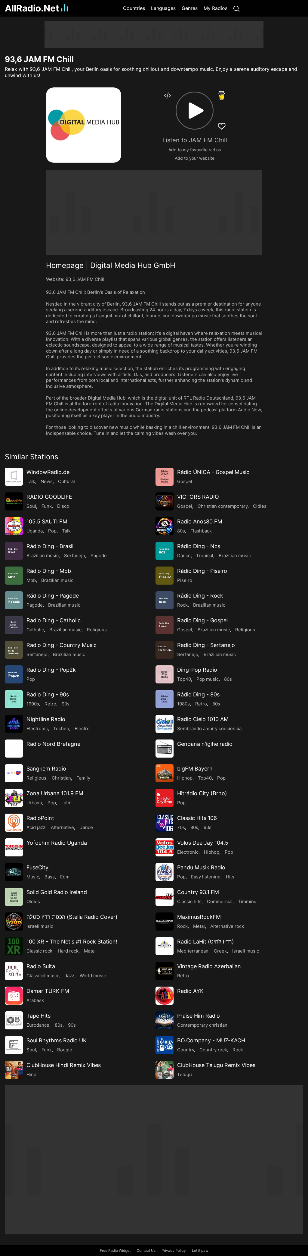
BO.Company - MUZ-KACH (211, 1040)
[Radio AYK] (165, 996)
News (47, 481)
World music (93, 975)
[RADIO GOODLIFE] (14, 501)
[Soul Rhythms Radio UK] (14, 1045)
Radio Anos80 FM (199, 521)
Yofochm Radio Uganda (56, 843)
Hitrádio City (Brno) (202, 793)
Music (32, 877)
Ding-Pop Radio (197, 670)
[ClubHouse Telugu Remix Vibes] (165, 1070)
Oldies (259, 506)
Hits (230, 877)
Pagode (99, 555)
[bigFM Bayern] (165, 773)
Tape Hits (38, 1016)
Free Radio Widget (115, 1250)
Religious (97, 630)
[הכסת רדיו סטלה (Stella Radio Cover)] (14, 921)
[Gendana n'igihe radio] (165, 748)
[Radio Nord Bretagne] (14, 748)
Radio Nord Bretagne (53, 744)
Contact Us (146, 1250)
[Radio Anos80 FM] (165, 526)
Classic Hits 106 (197, 818)
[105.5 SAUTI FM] (14, 526)
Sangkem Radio (46, 768)
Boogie (64, 1050)
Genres (190, 8)
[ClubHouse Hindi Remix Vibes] (14, 1070)
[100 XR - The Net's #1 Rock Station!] (14, 946)
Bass (50, 877)
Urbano (34, 802)
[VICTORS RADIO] (165, 501)
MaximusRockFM (199, 917)
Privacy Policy (174, 1250)
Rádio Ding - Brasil (49, 546)
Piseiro (184, 580)
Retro (50, 704)
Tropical (204, 555)
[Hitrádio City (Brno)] (165, 798)
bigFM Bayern (195, 768)
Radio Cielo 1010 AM (203, 719)
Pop (52, 531)
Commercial (220, 901)
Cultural (66, 481)
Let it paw (200, 1250)
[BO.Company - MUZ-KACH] (165, 1045)
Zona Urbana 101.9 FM (54, 793)
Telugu (184, 1074)
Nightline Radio (45, 719)
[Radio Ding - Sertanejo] (165, 650)
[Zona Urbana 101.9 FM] (14, 798)
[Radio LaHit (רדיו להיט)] (165, 946)
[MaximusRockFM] (165, 921)
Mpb (31, 580)
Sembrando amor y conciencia (209, 728)
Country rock (213, 1050)
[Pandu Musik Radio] (165, 872)
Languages (163, 8)
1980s (183, 704)
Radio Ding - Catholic (53, 620)
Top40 (184, 679)
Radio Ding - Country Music (61, 645)
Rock (182, 605)
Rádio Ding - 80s (198, 694)
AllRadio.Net (32, 8)
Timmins (247, 901)
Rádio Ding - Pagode (52, 595)
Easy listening (205, 877)
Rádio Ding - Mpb (48, 571)
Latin (66, 802)
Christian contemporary (223, 506)
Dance (184, 555)
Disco (63, 506)
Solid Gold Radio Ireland (56, 892)
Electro (82, 728)
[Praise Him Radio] (165, 1020)
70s (181, 827)
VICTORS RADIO (198, 497)
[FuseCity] (14, 872)
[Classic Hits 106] (165, 823)
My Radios (215, 8)
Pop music (207, 679)
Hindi (32, 1074)
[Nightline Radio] (14, 724)
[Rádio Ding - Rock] (165, 600)
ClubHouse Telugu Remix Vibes (216, 1065)
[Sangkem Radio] (14, 773)
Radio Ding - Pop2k (51, 670)
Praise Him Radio (198, 1016)
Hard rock (68, 951)
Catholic (35, 630)
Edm (64, 877)
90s (65, 704)
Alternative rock (227, 926)
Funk (47, 506)
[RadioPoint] (14, 823)
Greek (220, 951)
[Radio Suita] (14, 971)
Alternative (62, 827)
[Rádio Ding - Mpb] (14, 576)
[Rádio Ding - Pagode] (14, 600)
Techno (61, 728)
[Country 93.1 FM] (165, 897)
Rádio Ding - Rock (200, 595)
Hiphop (184, 778)
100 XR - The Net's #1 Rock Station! (71, 941)
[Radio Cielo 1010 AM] (165, 724)
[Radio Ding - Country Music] (14, 650)
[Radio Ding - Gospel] (165, 625)
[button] (195, 110)
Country (185, 1050)
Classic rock (39, 951)
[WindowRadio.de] (14, 477)
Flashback (201, 531)
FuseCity (37, 867)
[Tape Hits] (14, 1020)
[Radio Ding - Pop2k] (14, 674)
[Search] (236, 8)
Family (83, 778)
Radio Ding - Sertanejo (206, 645)
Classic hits (189, 901)
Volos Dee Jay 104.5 (202, 843)
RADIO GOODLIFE (49, 497)
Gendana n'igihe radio (205, 744)
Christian (61, 778)
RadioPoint (40, 818)
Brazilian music (42, 555)
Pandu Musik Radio (201, 867)
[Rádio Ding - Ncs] (165, 551)
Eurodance (37, 1025)
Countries (134, 8)
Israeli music (39, 926)
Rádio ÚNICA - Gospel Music (213, 472)
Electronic (37, 728)
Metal (199, 926)
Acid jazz (35, 827)
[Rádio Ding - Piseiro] (165, 576)
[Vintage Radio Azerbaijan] (165, 971)
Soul (31, 506)
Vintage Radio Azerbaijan (209, 966)
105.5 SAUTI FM (46, 521)
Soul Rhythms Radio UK (56, 1040)
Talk (30, 481)
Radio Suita (40, 966)
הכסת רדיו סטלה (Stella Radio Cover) (72, 917)
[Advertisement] (154, 34)
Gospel (184, 481)
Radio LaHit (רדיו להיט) (205, 941)
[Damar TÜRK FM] (14, 996)
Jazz (69, 975)
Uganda (34, 531)
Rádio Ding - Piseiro (202, 571)
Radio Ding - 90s (47, 694)
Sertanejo (74, 555)
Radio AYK (190, 991)
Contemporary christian (202, 1025)
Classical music (42, 975)
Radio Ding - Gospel (202, 620)
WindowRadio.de (47, 472)
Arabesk (35, 1000)
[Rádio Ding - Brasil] (14, 551)
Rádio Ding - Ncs (198, 546)
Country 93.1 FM (198, 892)
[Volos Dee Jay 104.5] (165, 847)
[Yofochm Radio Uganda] (14, 847)
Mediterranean (192, 951)
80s (181, 531)
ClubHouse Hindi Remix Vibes (63, 1065)
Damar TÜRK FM (47, 991)
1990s (32, 704)
